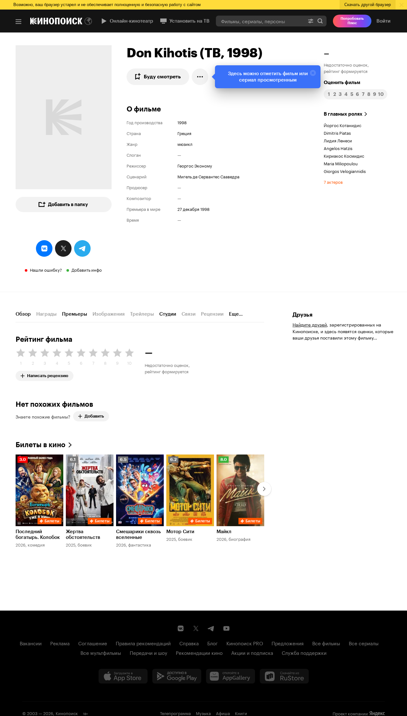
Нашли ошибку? (46, 269)
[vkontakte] (44, 248)
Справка (189, 643)
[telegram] (82, 248)
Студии (167, 314)
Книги (241, 713)
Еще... (236, 314)
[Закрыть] (313, 73)
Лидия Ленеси (338, 140)
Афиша (223, 713)
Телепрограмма (175, 713)
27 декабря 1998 (193, 208)
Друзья (303, 314)
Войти (383, 21)
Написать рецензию (47, 374)
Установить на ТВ (189, 21)
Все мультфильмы (100, 652)
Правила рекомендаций (143, 643)
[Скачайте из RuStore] (284, 676)
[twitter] (63, 248)
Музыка (203, 713)
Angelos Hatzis (338, 148)
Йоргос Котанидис (342, 125)
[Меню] (18, 21)
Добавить (94, 416)
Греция (184, 133)
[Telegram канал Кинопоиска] (211, 628)
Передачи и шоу (148, 652)
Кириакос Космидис (344, 155)
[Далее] (264, 489)
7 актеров (333, 181)
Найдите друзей (310, 324)
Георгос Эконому (194, 165)
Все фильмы (326, 643)
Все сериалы (364, 643)
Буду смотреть (162, 77)
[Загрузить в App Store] (123, 676)
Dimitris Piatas (337, 132)
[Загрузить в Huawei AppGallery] (230, 676)
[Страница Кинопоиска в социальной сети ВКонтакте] (180, 628)
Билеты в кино (41, 444)
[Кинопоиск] (56, 21)
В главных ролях (343, 114)
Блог (212, 643)
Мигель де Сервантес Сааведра (208, 176)
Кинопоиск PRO (244, 643)
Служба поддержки (304, 652)
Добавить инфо (87, 269)
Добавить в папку (68, 204)
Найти (320, 21)
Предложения (288, 643)
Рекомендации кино (199, 652)
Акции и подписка (252, 652)
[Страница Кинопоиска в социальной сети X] (196, 628)
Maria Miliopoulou (341, 163)
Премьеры (74, 314)
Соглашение (92, 643)
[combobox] (260, 21)
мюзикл (184, 143)
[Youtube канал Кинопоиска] (226, 628)
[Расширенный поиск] (310, 21)
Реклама (60, 643)
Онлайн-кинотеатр (131, 21)
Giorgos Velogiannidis (345, 171)
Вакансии (31, 643)
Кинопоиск (67, 713)
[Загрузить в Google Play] (176, 676)
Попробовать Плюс (352, 21)
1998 (182, 122)
